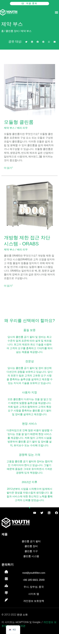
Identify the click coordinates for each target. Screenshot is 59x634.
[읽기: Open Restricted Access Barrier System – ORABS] (29, 204)
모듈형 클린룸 (19, 122)
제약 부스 (9, 127)
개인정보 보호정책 (33, 601)
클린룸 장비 (12, 31)
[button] (56, 12)
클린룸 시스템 (31, 556)
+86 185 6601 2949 (34, 579)
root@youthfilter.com (33, 572)
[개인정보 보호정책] (6, 600)
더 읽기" (8, 167)
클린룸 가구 (31, 551)
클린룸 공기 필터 (31, 541)
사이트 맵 (33, 594)
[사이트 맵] (6, 592)
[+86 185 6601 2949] (6, 578)
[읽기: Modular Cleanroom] (29, 89)
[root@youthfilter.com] (6, 571)
